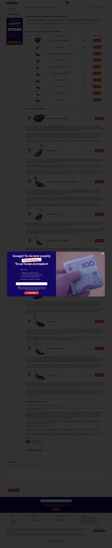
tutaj (37, 289)
